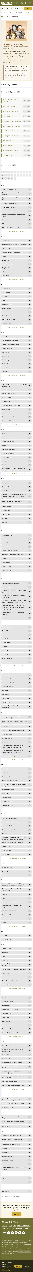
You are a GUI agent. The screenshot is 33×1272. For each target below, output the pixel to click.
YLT (15, 8)
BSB (3, 8)
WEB (10, 8)
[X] (12, 1232)
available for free (24, 1205)
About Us (4, 1225)
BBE (22, 8)
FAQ (10, 1225)
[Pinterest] (19, 1232)
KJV (7, 8)
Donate (28, 8)
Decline (27, 1266)
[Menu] (30, 3)
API (14, 1225)
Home (3, 16)
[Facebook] (8, 1232)
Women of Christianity (13, 44)
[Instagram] (16, 1232)
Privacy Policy (6, 1228)
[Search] (22, 3)
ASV (18, 8)
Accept (18, 1266)
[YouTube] (23, 1232)
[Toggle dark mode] (26, 3)
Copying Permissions (23, 1225)
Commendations (17, 1228)
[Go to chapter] (31, 12)
